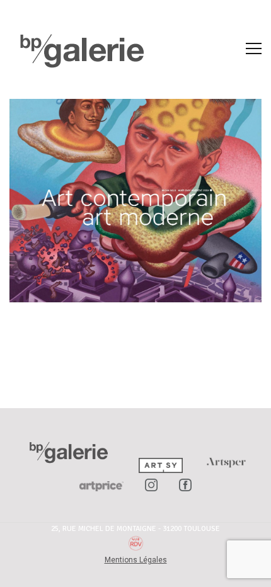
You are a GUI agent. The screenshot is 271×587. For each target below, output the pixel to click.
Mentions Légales (136, 560)
